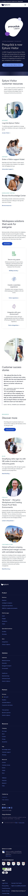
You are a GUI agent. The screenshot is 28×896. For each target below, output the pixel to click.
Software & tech (6, 678)
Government (5, 668)
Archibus (4, 631)
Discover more (10, 429)
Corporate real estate (7, 705)
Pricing (3, 739)
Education (4, 663)
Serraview (4, 634)
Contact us (4, 797)
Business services (6, 660)
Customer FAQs (5, 893)
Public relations (5, 799)
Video (3, 785)
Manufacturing (5, 676)
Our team (4, 731)
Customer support (6, 752)
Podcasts (4, 780)
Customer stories (6, 765)
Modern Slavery (5, 891)
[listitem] (3, 808)
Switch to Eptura (6, 644)
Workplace (4, 621)
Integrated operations (7, 605)
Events (3, 767)
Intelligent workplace (7, 603)
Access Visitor (5, 133)
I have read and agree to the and (14, 822)
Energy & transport (6, 665)
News (3, 734)
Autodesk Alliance (6, 702)
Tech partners (5, 710)
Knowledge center (6, 749)
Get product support (7, 169)
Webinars (4, 778)
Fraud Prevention (6, 888)
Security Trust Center (16, 883)
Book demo (7, 244)
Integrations (5, 642)
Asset (3, 616)
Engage (4, 618)
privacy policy (21, 822)
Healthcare (4, 673)
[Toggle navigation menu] (25, 5)
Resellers (4, 700)
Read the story (6, 569)
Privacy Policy (5, 885)
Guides (3, 770)
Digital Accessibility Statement (18, 885)
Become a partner (6, 712)
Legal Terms (5, 883)
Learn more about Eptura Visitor (12, 65)
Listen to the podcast (7, 520)
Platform (4, 600)
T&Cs (16, 822)
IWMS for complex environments (9, 608)
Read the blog (5, 473)
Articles (4, 762)
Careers (4, 736)
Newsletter (4, 742)
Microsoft (6, 697)
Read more (16, 1)
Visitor (3, 624)
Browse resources (6, 205)
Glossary (4, 754)
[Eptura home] (6, 5)
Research (4, 783)
